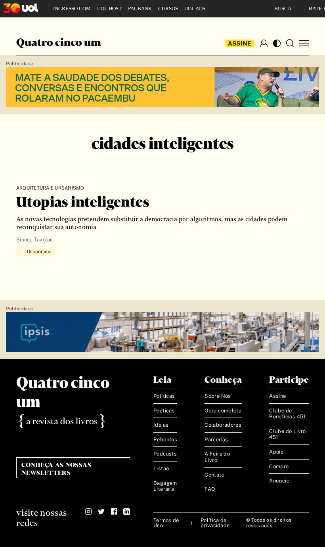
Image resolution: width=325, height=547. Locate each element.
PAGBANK (140, 8)
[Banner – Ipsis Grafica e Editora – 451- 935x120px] (162, 332)
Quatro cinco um (58, 43)
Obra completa (223, 411)
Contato (214, 475)
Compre (279, 466)
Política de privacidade (215, 523)
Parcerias (216, 440)
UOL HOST (109, 8)
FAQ (210, 489)
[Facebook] (114, 512)
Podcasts (165, 454)
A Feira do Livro (217, 457)
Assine (240, 43)
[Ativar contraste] (277, 43)
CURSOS (168, 8)
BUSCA (282, 8)
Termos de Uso (166, 523)
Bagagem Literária (165, 486)
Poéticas (164, 411)
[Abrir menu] (304, 43)
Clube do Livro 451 (287, 434)
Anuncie (279, 481)
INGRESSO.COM (72, 8)
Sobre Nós (218, 396)
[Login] (264, 43)
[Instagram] (88, 512)
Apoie (276, 452)
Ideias (160, 425)
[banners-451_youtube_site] (162, 87)
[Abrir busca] (290, 43)
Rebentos (165, 440)
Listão (161, 468)
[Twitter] (101, 512)
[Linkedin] (126, 512)
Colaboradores (223, 425)
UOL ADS (194, 8)
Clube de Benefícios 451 (287, 414)
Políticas (164, 396)
